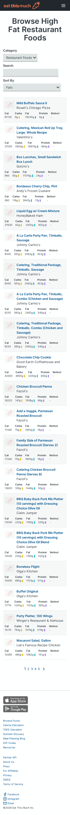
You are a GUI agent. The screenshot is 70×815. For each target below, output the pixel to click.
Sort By (8, 80)
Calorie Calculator (13, 725)
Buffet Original (27, 591)
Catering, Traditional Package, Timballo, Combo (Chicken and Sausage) (40, 327)
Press (6, 766)
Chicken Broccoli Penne (34, 386)
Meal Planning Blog (14, 738)
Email (11, 803)
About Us (8, 761)
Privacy (7, 775)
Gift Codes (9, 743)
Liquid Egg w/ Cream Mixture (38, 211)
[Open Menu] (63, 5)
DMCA (6, 779)
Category (10, 50)
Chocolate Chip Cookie (34, 357)
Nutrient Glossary (13, 734)
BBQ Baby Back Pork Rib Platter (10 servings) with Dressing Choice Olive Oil (40, 503)
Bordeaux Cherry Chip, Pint (37, 186)
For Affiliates (10, 770)
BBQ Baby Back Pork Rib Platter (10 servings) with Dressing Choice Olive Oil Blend (40, 537)
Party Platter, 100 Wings (34, 616)
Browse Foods (11, 720)
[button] (20, 58)
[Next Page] (43, 668)
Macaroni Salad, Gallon (34, 640)
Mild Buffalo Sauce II (32, 103)
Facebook (13, 794)
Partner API (9, 757)
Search (8, 65)
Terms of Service (13, 784)
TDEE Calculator (12, 729)
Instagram (13, 798)
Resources (9, 747)
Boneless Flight (28, 567)
